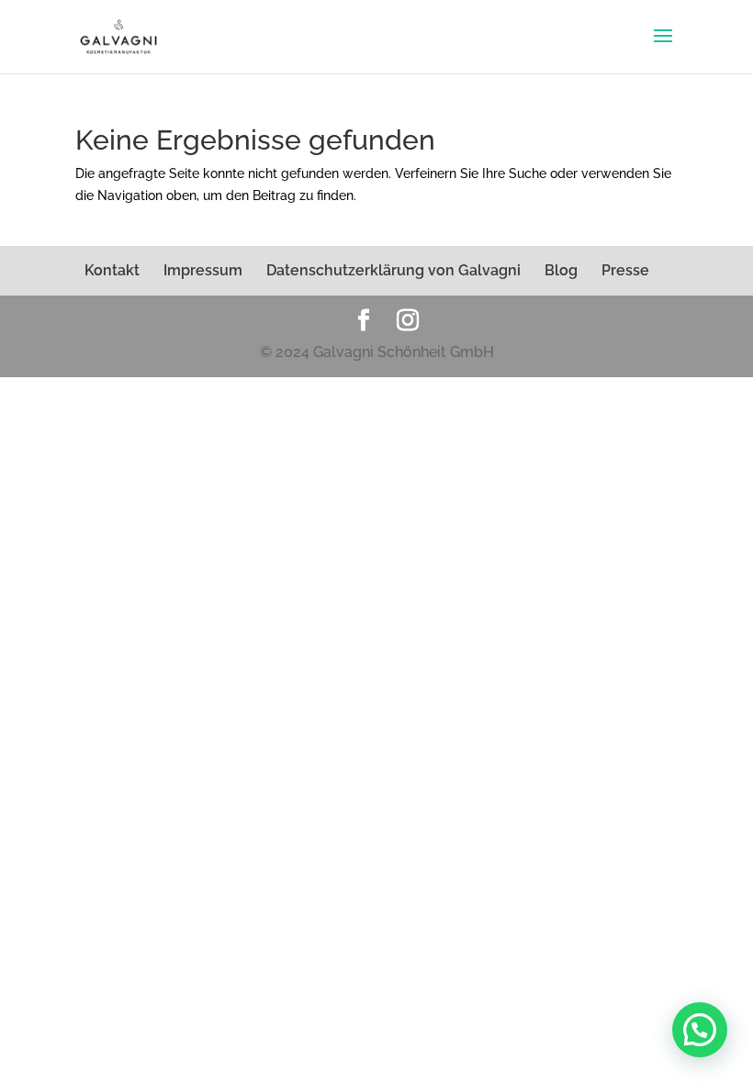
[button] (699, 1029)
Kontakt (112, 270)
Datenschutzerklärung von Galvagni (393, 270)
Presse (625, 270)
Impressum (202, 270)
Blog (561, 270)
